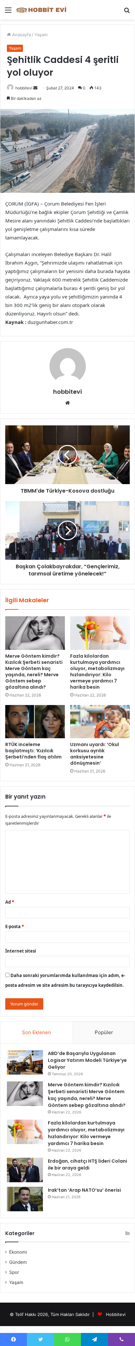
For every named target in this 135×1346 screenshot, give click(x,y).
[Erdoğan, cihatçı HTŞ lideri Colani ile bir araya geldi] (25, 1170)
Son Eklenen (36, 1032)
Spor (14, 1272)
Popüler (104, 1032)
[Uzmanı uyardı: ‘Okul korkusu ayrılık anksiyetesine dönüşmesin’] (100, 722)
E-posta (14, 926)
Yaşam (41, 34)
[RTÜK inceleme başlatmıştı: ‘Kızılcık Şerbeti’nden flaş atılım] (35, 722)
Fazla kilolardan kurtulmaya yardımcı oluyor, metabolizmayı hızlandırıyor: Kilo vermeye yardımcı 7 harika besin (97, 671)
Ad (9, 902)
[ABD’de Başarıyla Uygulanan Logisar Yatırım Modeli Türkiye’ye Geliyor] (25, 1062)
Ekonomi (18, 1252)
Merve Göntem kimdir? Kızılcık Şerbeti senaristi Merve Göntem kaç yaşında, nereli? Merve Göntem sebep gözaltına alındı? (34, 671)
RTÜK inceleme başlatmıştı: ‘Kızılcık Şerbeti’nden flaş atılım (33, 750)
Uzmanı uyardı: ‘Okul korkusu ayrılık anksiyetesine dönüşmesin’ (94, 753)
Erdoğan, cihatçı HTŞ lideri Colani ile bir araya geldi (87, 1164)
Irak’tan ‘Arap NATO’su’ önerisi (84, 1190)
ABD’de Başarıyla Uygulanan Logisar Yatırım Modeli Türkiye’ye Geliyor (87, 1060)
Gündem (18, 1262)
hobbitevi (23, 87)
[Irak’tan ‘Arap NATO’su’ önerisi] (25, 1199)
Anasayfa (21, 34)
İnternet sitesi (20, 951)
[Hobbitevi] (42, 10)
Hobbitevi (115, 1314)
